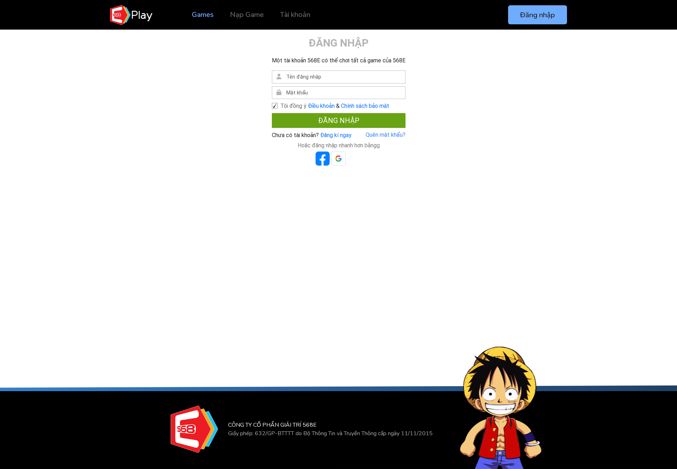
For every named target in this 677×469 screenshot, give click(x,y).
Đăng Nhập (338, 120)
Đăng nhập (537, 15)
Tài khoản (295, 14)
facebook (323, 159)
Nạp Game (247, 14)
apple (354, 159)
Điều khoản (321, 106)
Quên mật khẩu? (385, 134)
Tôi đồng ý (293, 106)
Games (203, 14)
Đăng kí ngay (335, 135)
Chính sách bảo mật (365, 106)
